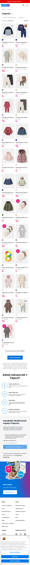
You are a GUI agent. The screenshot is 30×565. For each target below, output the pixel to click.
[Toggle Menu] (27, 5)
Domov (3, 9)
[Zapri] (28, 537)
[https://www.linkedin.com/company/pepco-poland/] (25, 534)
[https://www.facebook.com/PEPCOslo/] (16, 534)
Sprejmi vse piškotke (15, 561)
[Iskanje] (23, 5)
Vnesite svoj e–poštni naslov (9, 440)
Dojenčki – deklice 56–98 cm (9, 17)
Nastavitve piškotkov (15, 552)
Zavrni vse (15, 556)
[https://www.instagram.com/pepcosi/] (21, 534)
